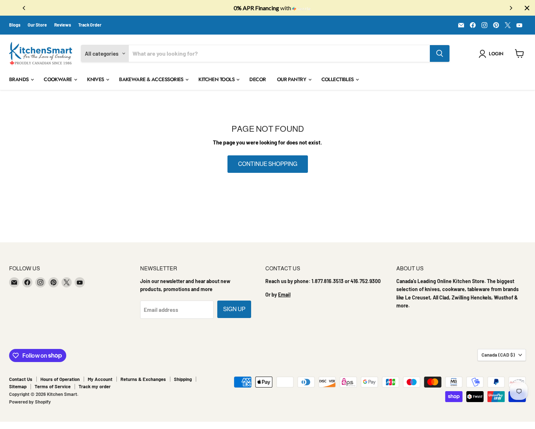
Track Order (90, 24)
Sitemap (18, 386)
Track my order (95, 386)
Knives (96, 79)
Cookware (58, 79)
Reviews (62, 24)
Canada (498, 355)
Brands (19, 79)
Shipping (183, 379)
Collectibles (338, 79)
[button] (492, 53)
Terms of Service (53, 386)
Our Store (37, 24)
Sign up (234, 309)
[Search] (439, 53)
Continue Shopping (267, 164)
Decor (257, 79)
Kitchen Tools (216, 79)
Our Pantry (292, 79)
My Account (100, 379)
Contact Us (20, 379)
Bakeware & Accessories (152, 79)
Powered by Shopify (30, 402)
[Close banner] (527, 8)
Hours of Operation (60, 379)
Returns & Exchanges (143, 379)
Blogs (14, 24)
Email (284, 294)
